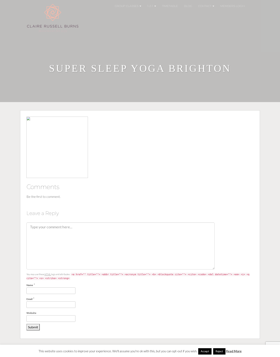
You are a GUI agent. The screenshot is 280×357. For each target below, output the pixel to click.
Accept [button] (205, 351)
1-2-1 (150, 6)
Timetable (170, 6)
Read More (234, 351)
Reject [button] (219, 351)
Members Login (232, 6)
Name (29, 285)
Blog (188, 6)
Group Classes (127, 6)
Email (29, 299)
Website (31, 312)
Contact (205, 6)
